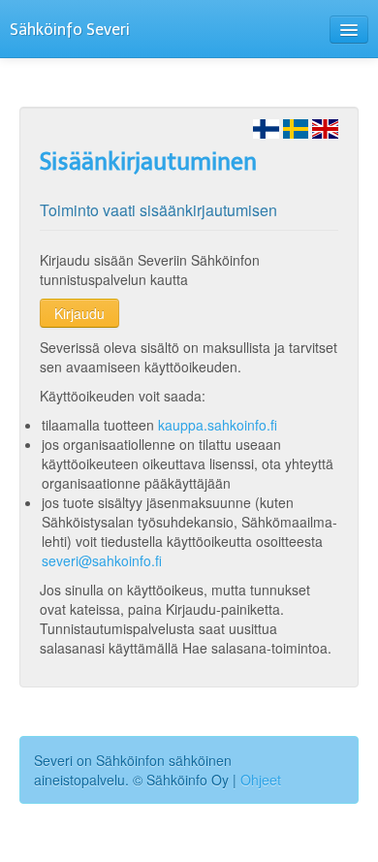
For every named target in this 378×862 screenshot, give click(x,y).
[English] (325, 127)
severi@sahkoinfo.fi (102, 560)
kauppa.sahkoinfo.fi (217, 424)
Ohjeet (260, 779)
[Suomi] (266, 127)
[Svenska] (296, 127)
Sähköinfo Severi (70, 29)
